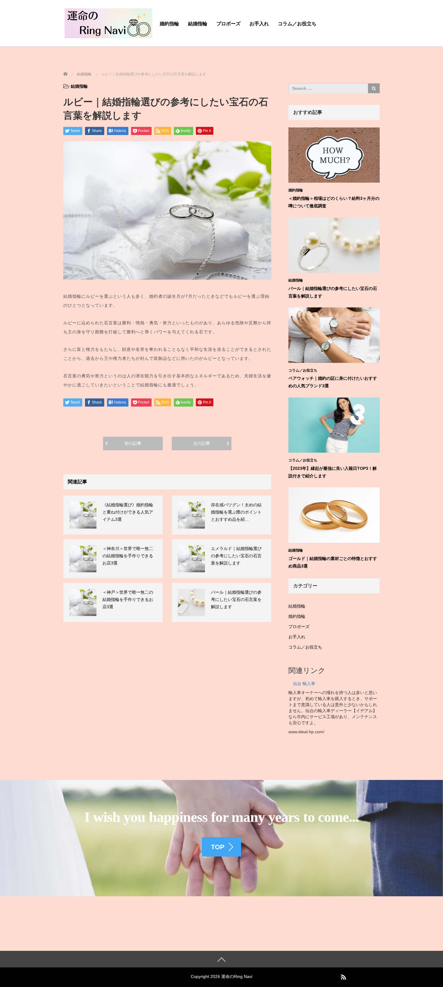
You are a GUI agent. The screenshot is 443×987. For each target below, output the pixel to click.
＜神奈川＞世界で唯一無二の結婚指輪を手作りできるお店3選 (127, 555)
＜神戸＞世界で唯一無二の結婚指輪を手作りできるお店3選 (127, 599)
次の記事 (201, 443)
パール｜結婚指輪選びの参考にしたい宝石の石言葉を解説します (236, 599)
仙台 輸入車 (304, 683)
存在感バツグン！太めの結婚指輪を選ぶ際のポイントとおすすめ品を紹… (236, 512)
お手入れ (259, 23)
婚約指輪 (169, 23)
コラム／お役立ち (297, 23)
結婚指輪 (197, 23)
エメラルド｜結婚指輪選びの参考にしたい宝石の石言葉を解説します (236, 555)
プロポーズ (228, 23)
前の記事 (132, 443)
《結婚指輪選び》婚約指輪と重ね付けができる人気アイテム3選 (127, 512)
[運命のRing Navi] (108, 22)
